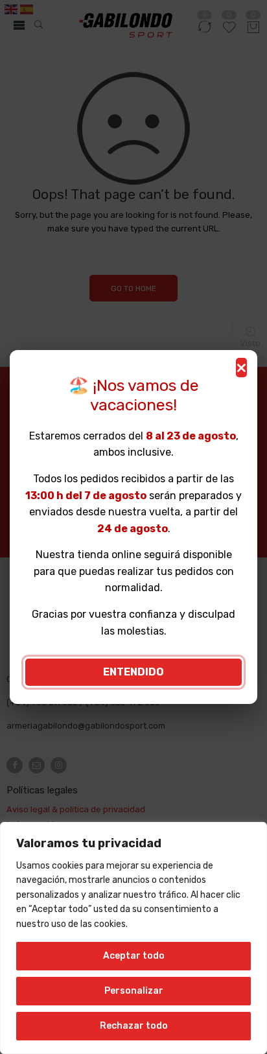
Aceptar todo (134, 955)
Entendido (133, 672)
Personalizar (133, 990)
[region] (133, 938)
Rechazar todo (134, 1025)
